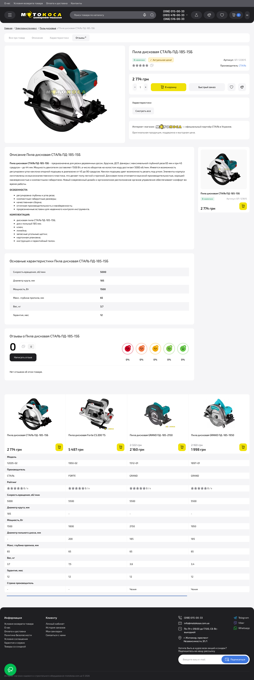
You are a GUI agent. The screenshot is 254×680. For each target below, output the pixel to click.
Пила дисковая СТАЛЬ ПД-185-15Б (27, 435)
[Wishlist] (232, 87)
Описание (37, 37)
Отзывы (81, 37)
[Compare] (242, 87)
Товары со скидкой (15, 646)
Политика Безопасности (18, 635)
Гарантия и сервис (14, 642)
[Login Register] (196, 15)
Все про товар (17, 37)
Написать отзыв (23, 357)
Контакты (76, 3)
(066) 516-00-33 (173, 18)
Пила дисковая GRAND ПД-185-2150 (151, 435)
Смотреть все (143, 110)
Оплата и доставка (57, 3)
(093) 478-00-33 (173, 15)
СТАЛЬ (242, 65)
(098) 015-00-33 (173, 11)
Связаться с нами (56, 635)
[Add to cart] (59, 447)
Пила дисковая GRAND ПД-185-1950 (212, 435)
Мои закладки (54, 631)
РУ (247, 15)
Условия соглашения (16, 638)
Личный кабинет (55, 623)
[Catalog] (9, 15)
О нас (7, 3)
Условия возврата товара (28, 3)
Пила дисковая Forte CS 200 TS (86, 435)
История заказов (55, 627)
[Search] (144, 15)
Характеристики (59, 37)
